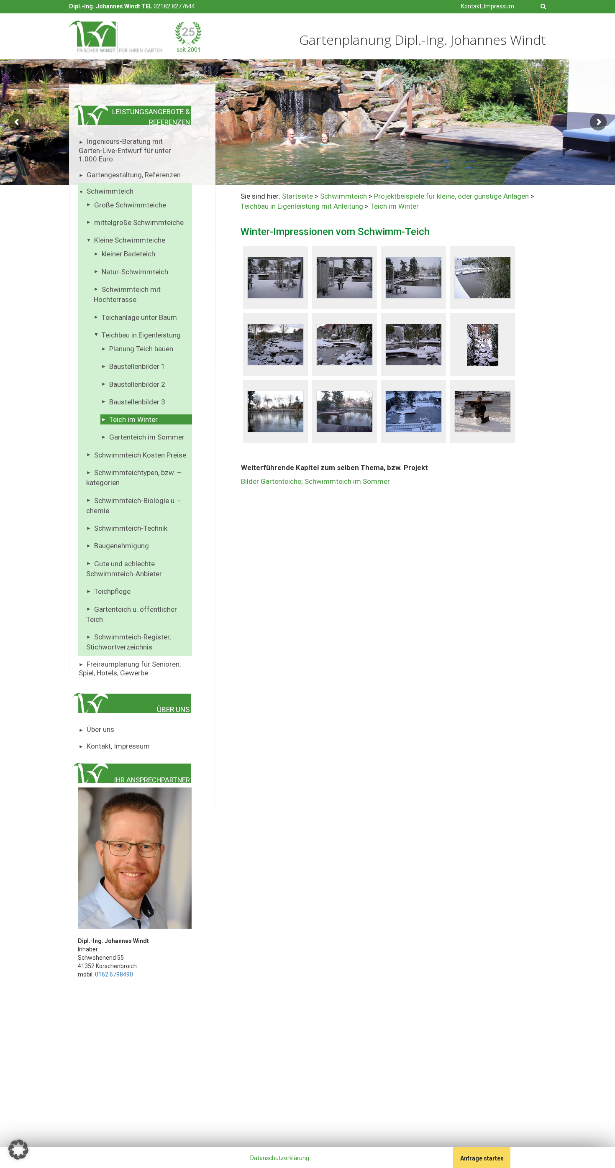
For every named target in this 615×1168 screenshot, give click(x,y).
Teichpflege (112, 591)
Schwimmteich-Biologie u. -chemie (133, 505)
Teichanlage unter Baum (139, 317)
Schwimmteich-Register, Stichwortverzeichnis (128, 642)
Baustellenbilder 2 (137, 384)
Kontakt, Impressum (487, 6)
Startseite (297, 196)
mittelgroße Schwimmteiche (139, 222)
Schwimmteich (110, 191)
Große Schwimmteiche (130, 205)
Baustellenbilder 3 (137, 402)
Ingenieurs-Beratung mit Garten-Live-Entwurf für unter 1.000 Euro (125, 150)
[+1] (91, 1159)
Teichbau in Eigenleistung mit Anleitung (302, 206)
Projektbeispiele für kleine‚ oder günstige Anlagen (451, 196)
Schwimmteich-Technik (130, 528)
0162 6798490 (114, 974)
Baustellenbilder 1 (137, 366)
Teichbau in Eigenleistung (141, 335)
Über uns (100, 729)
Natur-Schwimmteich (135, 272)
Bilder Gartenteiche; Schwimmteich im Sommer (315, 481)
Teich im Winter (133, 419)
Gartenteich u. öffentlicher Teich (131, 614)
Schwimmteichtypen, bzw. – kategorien (134, 477)
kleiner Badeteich (128, 254)
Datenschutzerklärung (279, 1158)
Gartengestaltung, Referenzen (134, 175)
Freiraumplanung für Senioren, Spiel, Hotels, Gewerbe (130, 668)
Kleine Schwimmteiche (129, 240)
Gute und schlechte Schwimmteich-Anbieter (124, 569)
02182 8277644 (174, 6)
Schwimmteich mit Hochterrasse (127, 294)
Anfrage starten (482, 1158)
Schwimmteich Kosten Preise (140, 455)
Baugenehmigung (121, 546)
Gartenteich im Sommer (146, 437)
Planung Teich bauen (141, 349)
